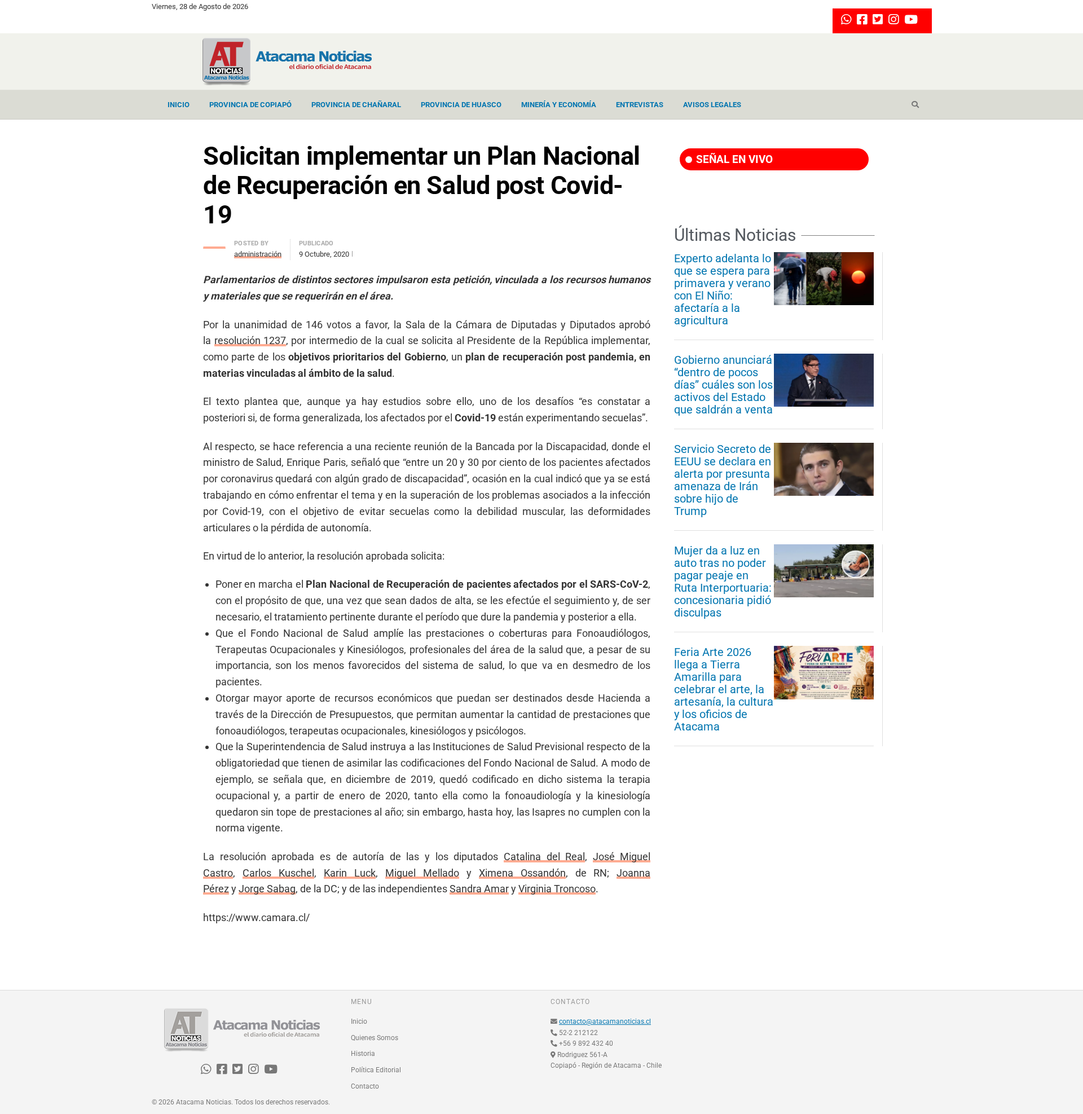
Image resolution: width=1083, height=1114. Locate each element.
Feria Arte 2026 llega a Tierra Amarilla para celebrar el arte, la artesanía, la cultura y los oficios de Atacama (723, 689)
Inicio (179, 104)
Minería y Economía (558, 104)
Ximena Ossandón (522, 873)
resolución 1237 (250, 340)
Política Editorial (376, 1070)
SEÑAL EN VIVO (733, 159)
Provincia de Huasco (461, 104)
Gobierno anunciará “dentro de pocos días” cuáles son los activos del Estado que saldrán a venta (723, 385)
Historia (363, 1054)
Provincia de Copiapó (250, 104)
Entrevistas (639, 104)
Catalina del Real (544, 856)
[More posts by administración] (214, 244)
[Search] (915, 105)
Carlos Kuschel (278, 873)
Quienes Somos (374, 1038)
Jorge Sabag (267, 889)
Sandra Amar (479, 889)
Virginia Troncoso (557, 889)
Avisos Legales (712, 104)
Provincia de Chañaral (356, 104)
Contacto (365, 1086)
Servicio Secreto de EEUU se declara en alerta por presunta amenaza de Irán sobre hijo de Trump (722, 480)
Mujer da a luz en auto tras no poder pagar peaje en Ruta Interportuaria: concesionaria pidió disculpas (723, 581)
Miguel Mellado (422, 873)
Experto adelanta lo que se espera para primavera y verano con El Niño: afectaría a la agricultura (722, 289)
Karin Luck (350, 873)
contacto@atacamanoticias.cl (605, 1021)
